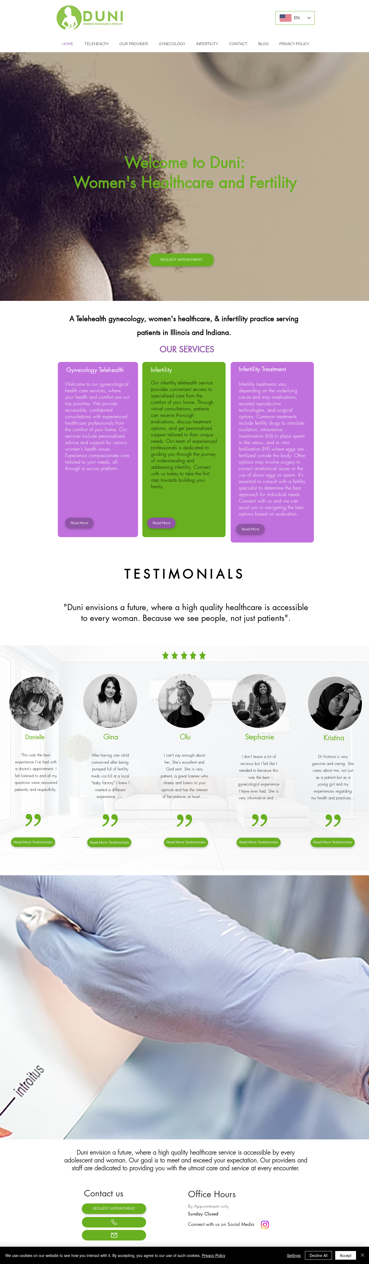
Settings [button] (294, 1255)
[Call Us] (114, 1222)
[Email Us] (114, 1235)
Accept (345, 1255)
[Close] (362, 1255)
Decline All (318, 1255)
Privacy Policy (213, 1255)
